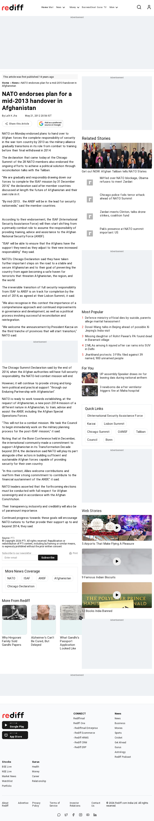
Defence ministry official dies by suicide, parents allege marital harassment (118, 319)
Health (35, 766)
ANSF (42, 578)
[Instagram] (80, 815)
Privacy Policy (36, 804)
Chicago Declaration (20, 586)
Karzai (91, 424)
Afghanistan (62, 578)
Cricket (118, 737)
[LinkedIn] (95, 815)
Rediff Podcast (123, 757)
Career (35, 776)
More (111, 7)
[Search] (139, 7)
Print (75, 553)
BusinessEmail (89, 7)
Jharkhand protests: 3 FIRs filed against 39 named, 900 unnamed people (114, 356)
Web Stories (92, 511)
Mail (51, 7)
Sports (118, 732)
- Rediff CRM (80, 742)
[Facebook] (73, 815)
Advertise (23, 803)
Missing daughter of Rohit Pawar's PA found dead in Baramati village (118, 338)
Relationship (39, 781)
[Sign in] (149, 7)
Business (120, 723)
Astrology (120, 752)
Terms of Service (55, 804)
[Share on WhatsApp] (59, 815)
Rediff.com (121, 803)
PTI (12, 538)
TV (105, 7)
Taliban (141, 432)
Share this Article (19, 123)
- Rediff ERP (79, 747)
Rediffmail (79, 718)
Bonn (109, 440)
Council (92, 440)
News (58, 7)
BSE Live (6, 766)
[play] (117, 528)
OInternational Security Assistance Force (115, 416)
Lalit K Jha (11, 115)
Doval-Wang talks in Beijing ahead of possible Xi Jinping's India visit (117, 328)
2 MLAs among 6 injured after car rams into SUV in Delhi (118, 347)
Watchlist (7, 781)
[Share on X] (66, 815)
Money (73, 7)
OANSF (123, 432)
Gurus (100, 7)
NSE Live (6, 771)
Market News (9, 776)
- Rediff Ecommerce (84, 732)
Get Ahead (120, 742)
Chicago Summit (98, 432)
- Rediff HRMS (80, 737)
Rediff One (79, 723)
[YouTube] (87, 815)
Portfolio (6, 786)
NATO (11, 578)
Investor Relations (75, 804)
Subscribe (47, 557)
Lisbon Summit (114, 424)
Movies (119, 728)
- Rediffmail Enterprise (85, 728)
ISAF (27, 578)
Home (45, 7)
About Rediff (5, 804)
